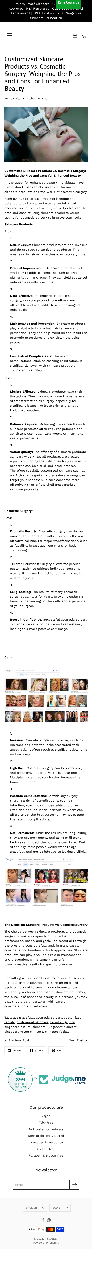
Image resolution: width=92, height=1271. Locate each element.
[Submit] (74, 1185)
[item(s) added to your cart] (84, 35)
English (31, 1207)
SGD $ (57, 1207)
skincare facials (57, 1031)
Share (39, 1050)
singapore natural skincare (25, 1027)
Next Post (76, 1040)
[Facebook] (43, 1220)
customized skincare (32, 1022)
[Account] (75, 35)
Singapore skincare (62, 1027)
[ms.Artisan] (46, 35)
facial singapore (62, 1022)
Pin (58, 1050)
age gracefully (23, 1017)
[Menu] (9, 35)
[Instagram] (49, 1220)
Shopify (54, 1242)
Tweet (17, 1050)
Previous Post (18, 1040)
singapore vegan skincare (23, 1031)
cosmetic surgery (49, 1017)
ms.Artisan (51, 1238)
